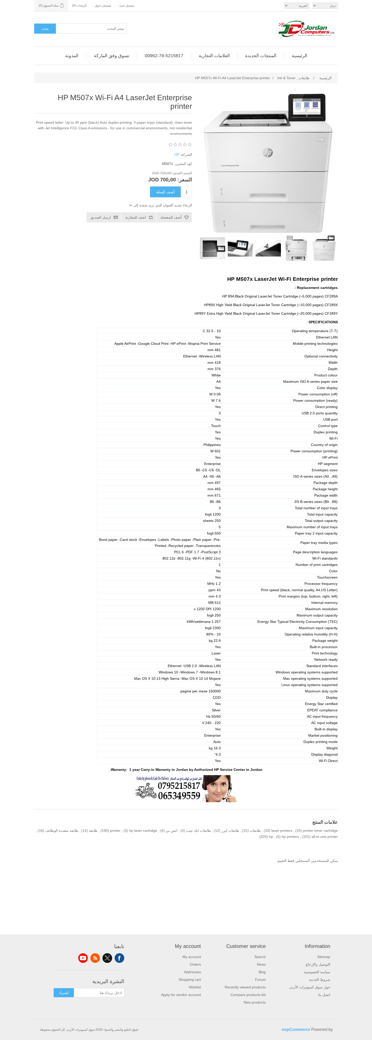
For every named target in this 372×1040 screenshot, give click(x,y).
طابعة (93, 831)
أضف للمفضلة (171, 217)
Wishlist (195, 987)
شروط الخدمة (319, 980)
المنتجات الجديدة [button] (260, 55)
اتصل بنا (324, 995)
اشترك (64, 993)
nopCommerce (296, 1029)
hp (271, 837)
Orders (195, 964)
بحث (45, 29)
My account (191, 957)
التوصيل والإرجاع (318, 964)
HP (176, 155)
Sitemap (323, 957)
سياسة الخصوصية (317, 972)
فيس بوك (119, 958)
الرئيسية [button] (299, 55)
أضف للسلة (165, 192)
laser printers (281, 831)
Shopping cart (190, 980)
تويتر (107, 958)
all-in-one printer (325, 837)
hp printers (290, 837)
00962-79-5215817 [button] (164, 55)
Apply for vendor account (181, 995)
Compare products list (248, 995)
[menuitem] (299, 55)
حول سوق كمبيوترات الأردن (309, 987)
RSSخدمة (95, 958)
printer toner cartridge (320, 831)
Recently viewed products (245, 987)
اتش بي (171, 831)
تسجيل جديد (126, 5)
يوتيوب (83, 958)
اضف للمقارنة (135, 217)
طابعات (255, 831)
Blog (262, 972)
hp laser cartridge (143, 831)
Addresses (192, 972)
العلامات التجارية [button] (214, 55)
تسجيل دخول (103, 5)
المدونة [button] (71, 55)
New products (255, 1002)
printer (115, 831)
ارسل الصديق (100, 217)
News (261, 964)
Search (260, 957)
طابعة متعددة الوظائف (61, 831)
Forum (260, 980)
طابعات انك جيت (198, 831)
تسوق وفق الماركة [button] (111, 55)
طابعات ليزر (230, 831)
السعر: (184, 179)
